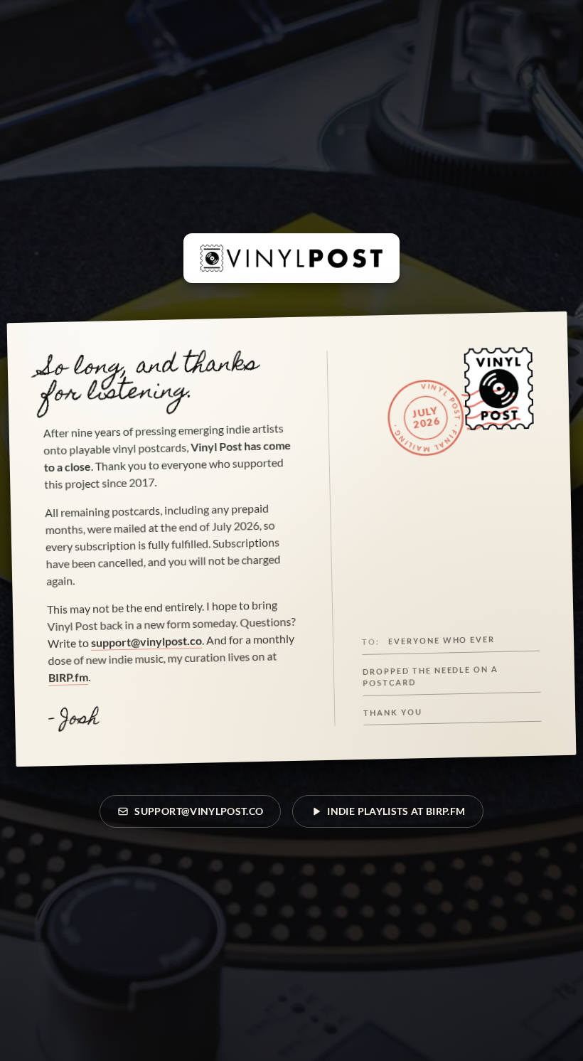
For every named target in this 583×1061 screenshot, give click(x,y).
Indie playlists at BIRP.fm (396, 811)
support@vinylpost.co (146, 641)
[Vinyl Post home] (291, 258)
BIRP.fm (68, 677)
